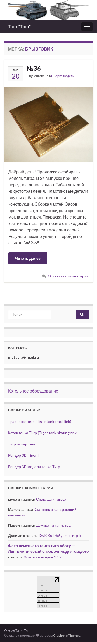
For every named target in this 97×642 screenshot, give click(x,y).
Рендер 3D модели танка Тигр (34, 466)
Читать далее (28, 258)
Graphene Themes (66, 635)
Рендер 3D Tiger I (23, 455)
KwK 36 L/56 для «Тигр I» (60, 535)
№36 (34, 68)
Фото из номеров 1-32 (42, 557)
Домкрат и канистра (53, 525)
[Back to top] (85, 630)
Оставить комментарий (68, 276)
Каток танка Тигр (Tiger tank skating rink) (43, 432)
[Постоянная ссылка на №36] (48, 123)
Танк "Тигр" (19, 26)
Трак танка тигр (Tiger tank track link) (39, 421)
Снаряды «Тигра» (51, 499)
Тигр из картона (21, 444)
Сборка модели (63, 76)
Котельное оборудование (33, 390)
